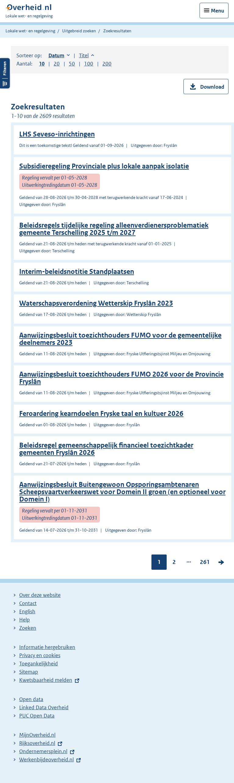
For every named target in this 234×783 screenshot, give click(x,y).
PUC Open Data (37, 715)
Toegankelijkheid (38, 663)
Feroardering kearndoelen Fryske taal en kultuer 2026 (101, 413)
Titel (86, 55)
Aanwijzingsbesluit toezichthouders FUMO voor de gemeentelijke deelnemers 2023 (120, 339)
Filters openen (5, 73)
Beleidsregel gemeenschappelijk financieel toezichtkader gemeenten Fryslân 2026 (106, 449)
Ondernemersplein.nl (43, 751)
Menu (217, 10)
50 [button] (72, 63)
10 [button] (41, 63)
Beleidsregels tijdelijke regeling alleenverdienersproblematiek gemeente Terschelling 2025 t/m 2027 (113, 229)
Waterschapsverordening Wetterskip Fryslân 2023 (96, 303)
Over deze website (40, 595)
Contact (28, 603)
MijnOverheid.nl (37, 735)
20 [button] (57, 63)
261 (205, 563)
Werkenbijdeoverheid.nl (46, 759)
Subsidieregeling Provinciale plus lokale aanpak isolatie (104, 166)
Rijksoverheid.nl (37, 743)
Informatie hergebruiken (47, 647)
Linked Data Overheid (44, 707)
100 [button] (88, 63)
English (27, 611)
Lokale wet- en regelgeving (30, 31)
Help (24, 619)
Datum (59, 55)
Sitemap (28, 671)
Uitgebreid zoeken (79, 31)
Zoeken (27, 628)
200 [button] (107, 63)
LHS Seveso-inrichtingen (57, 134)
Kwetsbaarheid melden (45, 680)
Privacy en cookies (39, 655)
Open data (31, 699)
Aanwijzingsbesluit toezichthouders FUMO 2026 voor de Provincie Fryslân (121, 378)
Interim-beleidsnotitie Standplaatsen (76, 271)
